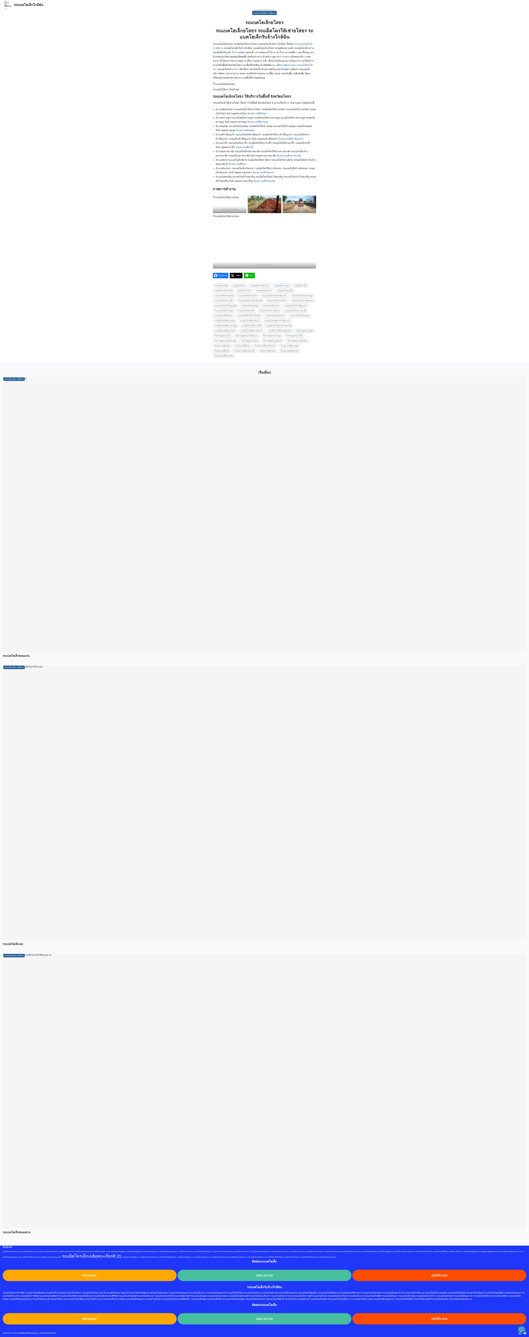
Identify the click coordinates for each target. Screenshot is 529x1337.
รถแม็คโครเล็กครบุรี (66, 1251)
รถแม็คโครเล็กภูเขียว (386, 1251)
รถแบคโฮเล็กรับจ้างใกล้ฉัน (248, 316)
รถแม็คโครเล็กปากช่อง (333, 1251)
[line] (524, 1333)
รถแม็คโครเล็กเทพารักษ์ (148, 1257)
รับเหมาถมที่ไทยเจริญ (264, 181)
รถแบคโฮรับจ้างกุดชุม (224, 296)
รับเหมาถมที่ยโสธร (256, 113)
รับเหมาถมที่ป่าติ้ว (245, 147)
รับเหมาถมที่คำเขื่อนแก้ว (291, 139)
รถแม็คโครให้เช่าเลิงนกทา (251, 331)
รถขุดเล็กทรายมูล (281, 286)
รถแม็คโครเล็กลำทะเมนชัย (404, 1251)
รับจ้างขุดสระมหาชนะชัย (225, 341)
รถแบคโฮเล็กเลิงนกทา (275, 316)
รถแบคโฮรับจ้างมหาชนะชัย (250, 301)
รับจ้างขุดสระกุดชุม (304, 331)
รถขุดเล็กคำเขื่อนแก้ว (259, 286)
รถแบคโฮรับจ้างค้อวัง (248, 296)
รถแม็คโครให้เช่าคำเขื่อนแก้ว (277, 321)
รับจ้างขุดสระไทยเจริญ (297, 341)
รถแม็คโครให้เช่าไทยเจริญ (279, 331)
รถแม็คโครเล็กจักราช (102, 1251)
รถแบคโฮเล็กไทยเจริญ (299, 316)
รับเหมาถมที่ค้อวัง (237, 164)
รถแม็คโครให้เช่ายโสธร (225, 331)
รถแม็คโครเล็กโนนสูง (292, 1257)
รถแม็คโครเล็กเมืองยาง (185, 1257)
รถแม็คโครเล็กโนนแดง (309, 1257)
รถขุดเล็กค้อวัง (239, 286)
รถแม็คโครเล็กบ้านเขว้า (243, 1251)
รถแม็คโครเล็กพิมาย (369, 1251)
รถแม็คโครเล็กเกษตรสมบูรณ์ (50, 1257)
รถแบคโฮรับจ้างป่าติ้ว (224, 301)
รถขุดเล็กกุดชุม (221, 286)
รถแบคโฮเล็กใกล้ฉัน (28, 5)
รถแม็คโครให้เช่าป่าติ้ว (251, 326)
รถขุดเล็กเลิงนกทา (264, 290)
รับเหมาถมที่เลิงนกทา (263, 172)
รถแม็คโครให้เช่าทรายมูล (226, 326)
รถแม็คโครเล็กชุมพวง (151, 1251)
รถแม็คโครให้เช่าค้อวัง (250, 321)
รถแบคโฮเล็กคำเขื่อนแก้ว (295, 306)
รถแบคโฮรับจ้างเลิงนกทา (303, 301)
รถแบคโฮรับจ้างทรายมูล (302, 296)
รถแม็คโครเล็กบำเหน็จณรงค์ (222, 1251)
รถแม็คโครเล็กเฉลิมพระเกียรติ (91, 1256)
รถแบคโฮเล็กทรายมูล (224, 311)
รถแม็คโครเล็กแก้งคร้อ (220, 1257)
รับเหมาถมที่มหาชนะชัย (289, 155)
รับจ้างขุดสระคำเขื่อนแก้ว (247, 336)
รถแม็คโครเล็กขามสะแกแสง (33, 1251)
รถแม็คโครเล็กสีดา (455, 1251)
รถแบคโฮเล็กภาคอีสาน (264, 13)
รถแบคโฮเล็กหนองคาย (16, 1232)
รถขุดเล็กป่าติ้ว (300, 286)
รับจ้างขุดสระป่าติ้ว (294, 336)
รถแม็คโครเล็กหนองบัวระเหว (490, 1251)
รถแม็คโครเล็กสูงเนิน (472, 1251)
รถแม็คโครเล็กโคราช (258, 1257)
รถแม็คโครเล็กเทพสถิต (130, 1257)
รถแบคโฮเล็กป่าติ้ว (246, 311)
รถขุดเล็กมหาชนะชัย (224, 290)
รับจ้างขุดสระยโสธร (249, 341)
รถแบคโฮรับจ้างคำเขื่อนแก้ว (274, 296)
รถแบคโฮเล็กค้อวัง (271, 306)
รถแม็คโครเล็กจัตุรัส (118, 1251)
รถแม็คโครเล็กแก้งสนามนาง (239, 1257)
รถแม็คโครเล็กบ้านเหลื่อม (261, 1251)
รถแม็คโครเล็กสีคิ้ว (440, 1251)
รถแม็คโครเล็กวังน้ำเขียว (423, 1251)
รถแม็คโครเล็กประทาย (298, 1251)
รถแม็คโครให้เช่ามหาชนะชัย (278, 326)
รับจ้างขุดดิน (238, 52)
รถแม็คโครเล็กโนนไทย (327, 1257)
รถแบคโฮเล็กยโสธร (223, 316)
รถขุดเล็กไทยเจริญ (285, 290)
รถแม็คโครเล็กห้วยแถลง (31, 1257)
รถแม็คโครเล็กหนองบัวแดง (511, 1251)
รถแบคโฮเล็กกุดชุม (249, 306)
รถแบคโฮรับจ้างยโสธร (277, 301)
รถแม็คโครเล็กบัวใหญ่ (203, 1251)
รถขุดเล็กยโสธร (244, 290)
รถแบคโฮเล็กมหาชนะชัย (295, 311)
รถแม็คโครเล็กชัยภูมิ (134, 1251)
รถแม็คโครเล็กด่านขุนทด (169, 1251)
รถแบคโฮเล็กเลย (13, 944)
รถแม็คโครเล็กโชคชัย (275, 1257)
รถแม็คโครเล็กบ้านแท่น (280, 1251)
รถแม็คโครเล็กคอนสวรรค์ (83, 1251)
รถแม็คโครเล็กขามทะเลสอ (12, 1251)
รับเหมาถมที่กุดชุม (245, 130)
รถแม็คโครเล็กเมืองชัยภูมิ (167, 1257)
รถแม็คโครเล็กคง (51, 1251)
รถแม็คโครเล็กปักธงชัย (315, 1251)
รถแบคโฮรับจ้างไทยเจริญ (226, 306)
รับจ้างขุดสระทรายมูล (272, 336)
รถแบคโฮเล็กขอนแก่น (16, 655)
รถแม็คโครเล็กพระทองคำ (351, 1251)
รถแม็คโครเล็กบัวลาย (187, 1251)
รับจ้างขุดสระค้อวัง (223, 336)
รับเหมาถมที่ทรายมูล (257, 122)
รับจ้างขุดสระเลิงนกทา (273, 341)
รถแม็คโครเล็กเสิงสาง (203, 1257)
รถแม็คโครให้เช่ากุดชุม (225, 321)
